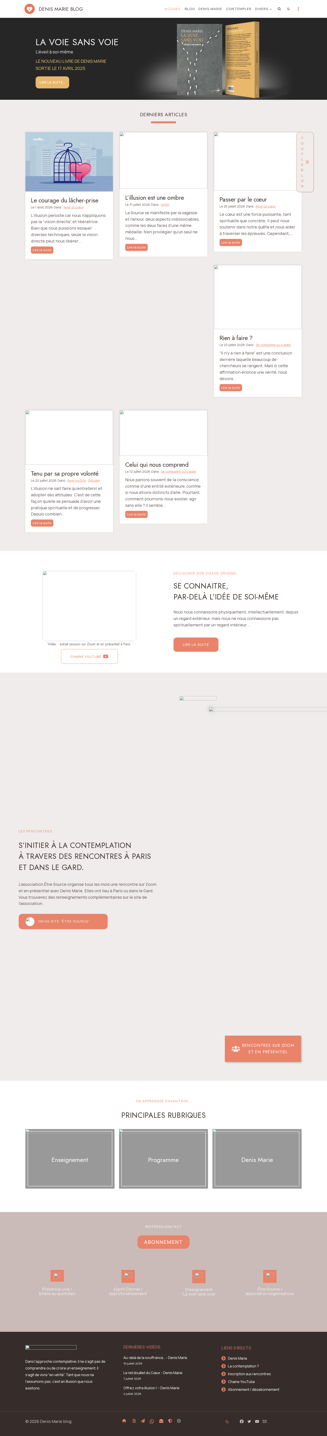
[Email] (264, 1421)
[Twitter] (249, 1421)
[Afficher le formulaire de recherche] (279, 9)
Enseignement (70, 1159)
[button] (89, 606)
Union (165, 204)
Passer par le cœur (243, 199)
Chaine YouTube (241, 1381)
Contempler (239, 8)
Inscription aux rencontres (249, 1373)
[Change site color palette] (288, 9)
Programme (163, 1159)
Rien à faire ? (236, 338)
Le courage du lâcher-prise (64, 200)
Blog (190, 8)
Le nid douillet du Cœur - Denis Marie (152, 1372)
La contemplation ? (243, 1366)
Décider (94, 480)
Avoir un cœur (74, 207)
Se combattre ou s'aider (273, 345)
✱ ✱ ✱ (70, 1170)
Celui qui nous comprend (157, 464)
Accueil (173, 8)
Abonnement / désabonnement (253, 1389)
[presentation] (69, 162)
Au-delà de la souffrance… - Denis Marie (155, 1357)
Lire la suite (43, 250)
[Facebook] (242, 1421)
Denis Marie (210, 8)
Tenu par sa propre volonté (64, 473)
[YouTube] (257, 1421)
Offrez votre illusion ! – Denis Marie (151, 1387)
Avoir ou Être (76, 480)
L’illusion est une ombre (154, 197)
